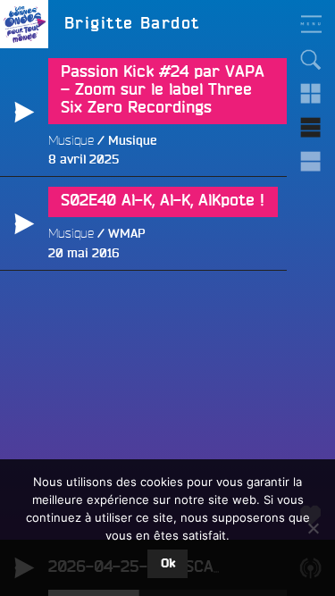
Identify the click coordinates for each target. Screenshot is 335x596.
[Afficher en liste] (311, 128)
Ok (168, 564)
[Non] (313, 528)
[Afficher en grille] (311, 94)
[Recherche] (311, 60)
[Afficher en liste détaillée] (311, 162)
